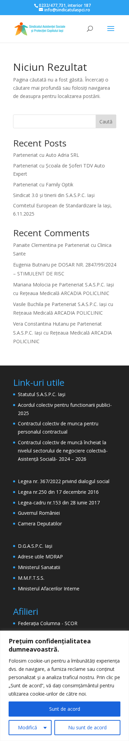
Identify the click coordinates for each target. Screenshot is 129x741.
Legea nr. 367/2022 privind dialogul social (63, 481)
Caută (105, 121)
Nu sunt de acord (87, 727)
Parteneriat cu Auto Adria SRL (46, 155)
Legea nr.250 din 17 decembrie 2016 (58, 492)
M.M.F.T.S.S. (31, 578)
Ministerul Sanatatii (39, 567)
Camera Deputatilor (40, 523)
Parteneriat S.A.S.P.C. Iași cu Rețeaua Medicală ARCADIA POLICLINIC (62, 332)
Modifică (27, 727)
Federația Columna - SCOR (47, 623)
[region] (64, 686)
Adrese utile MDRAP (40, 556)
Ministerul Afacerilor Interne (48, 588)
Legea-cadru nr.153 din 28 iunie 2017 (59, 502)
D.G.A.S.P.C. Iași (35, 546)
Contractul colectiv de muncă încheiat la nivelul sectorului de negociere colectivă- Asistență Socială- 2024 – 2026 (63, 450)
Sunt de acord (64, 709)
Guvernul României (39, 513)
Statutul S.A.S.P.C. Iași (41, 394)
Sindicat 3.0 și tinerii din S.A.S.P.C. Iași (54, 195)
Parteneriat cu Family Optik (43, 184)
